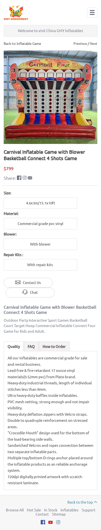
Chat (34, 292)
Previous (80, 44)
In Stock (50, 510)
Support (88, 510)
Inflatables (69, 510)
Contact (42, 514)
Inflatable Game (29, 44)
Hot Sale (34, 510)
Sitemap (59, 514)
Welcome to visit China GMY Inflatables (50, 31)
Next (93, 44)
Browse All (15, 510)
